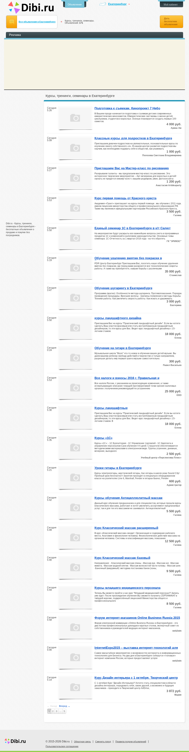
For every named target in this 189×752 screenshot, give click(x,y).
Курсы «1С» (103, 438)
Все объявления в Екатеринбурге (37, 22)
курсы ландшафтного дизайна (117, 318)
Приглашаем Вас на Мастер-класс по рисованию (131, 168)
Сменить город (103, 741)
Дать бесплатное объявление (171, 21)
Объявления (75, 4)
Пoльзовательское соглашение (62, 746)
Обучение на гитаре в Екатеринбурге (122, 348)
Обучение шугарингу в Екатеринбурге (123, 288)
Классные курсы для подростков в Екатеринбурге (133, 138)
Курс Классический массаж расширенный (126, 528)
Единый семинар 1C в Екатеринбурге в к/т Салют (132, 228)
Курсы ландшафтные (111, 408)
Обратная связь (82, 741)
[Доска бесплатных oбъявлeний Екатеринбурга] (31, 7)
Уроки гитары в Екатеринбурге (118, 468)
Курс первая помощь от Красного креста (125, 198)
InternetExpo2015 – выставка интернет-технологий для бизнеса (136, 648)
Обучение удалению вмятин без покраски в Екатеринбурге (128, 258)
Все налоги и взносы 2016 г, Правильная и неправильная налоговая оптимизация (126, 378)
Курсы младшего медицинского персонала (127, 588)
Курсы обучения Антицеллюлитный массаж (128, 498)
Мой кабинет (171, 4)
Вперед (64, 706)
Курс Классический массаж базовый (122, 558)
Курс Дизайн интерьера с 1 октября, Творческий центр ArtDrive (136, 678)
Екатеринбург (117, 4)
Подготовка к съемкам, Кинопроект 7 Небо (127, 108)
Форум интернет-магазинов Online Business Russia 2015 (137, 618)
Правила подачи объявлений (130, 741)
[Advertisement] (24, 162)
